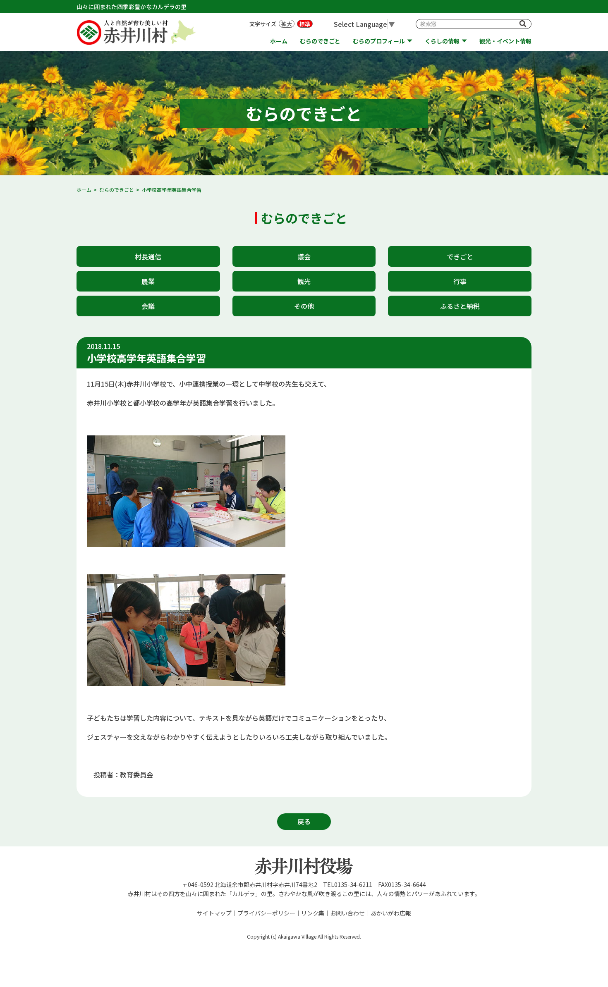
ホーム (278, 41)
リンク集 (312, 913)
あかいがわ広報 (391, 913)
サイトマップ (214, 913)
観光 (304, 281)
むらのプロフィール (379, 41)
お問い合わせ (347, 913)
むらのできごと (320, 41)
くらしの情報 (442, 41)
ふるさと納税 (460, 306)
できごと (460, 256)
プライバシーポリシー (266, 913)
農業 (148, 281)
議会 (304, 256)
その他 (304, 306)
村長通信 (148, 256)
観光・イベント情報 (505, 41)
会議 (148, 306)
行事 (460, 281)
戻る (304, 821)
